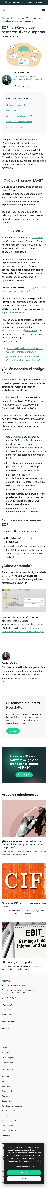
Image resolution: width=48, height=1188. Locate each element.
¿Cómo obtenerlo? (14, 127)
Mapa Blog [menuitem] (6, 1136)
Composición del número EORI (19, 122)
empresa (17, 437)
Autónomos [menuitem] (8, 1014)
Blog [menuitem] (3, 1081)
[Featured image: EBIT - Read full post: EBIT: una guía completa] (24, 940)
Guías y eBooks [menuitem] (7, 1091)
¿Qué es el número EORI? (16, 105)
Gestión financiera (15, 18)
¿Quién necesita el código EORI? (19, 116)
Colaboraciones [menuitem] (7, 1101)
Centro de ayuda (10, 998)
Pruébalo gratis (24, 775)
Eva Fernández (21, 72)
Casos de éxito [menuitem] (7, 1069)
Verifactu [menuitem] (5, 1043)
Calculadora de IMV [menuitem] (9, 1131)
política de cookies (33, 1161)
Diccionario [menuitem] (6, 1086)
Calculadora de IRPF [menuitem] (9, 1126)
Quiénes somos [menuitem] (7, 1063)
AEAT (6, 576)
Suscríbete (13, 731)
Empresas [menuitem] (7, 1009)
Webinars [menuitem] (5, 1096)
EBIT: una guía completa (17, 962)
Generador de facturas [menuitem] (10, 1116)
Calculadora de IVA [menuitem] (9, 1121)
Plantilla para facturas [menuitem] (10, 1111)
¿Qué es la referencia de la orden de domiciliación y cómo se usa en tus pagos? (23, 844)
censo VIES (31, 330)
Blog (4, 18)
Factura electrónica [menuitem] (9, 1038)
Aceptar (24, 1172)
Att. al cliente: (16, 985)
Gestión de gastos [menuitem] (8, 1058)
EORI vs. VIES (11, 111)
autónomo (37, 238)
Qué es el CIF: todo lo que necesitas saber (24, 905)
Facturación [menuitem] (6, 1033)
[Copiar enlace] (27, 86)
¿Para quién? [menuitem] (7, 1005)
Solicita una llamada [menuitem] (9, 1021)
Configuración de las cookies (24, 1166)
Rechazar (24, 1179)
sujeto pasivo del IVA (13, 313)
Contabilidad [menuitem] (6, 1048)
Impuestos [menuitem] (5, 1053)
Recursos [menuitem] (5, 1076)
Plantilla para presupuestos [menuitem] (12, 1106)
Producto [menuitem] (5, 1028)
